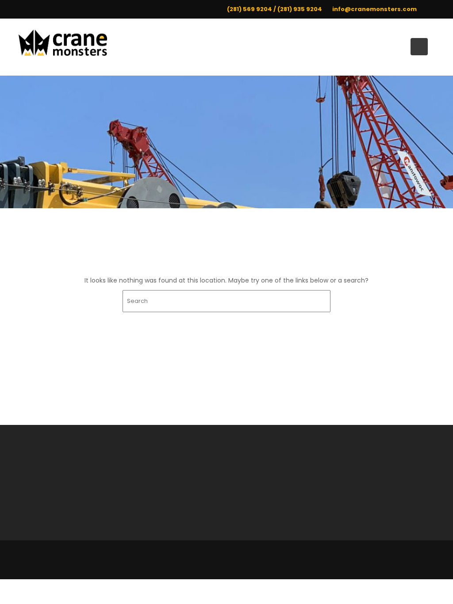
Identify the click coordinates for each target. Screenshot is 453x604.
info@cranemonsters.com (374, 9)
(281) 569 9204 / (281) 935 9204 (274, 9)
